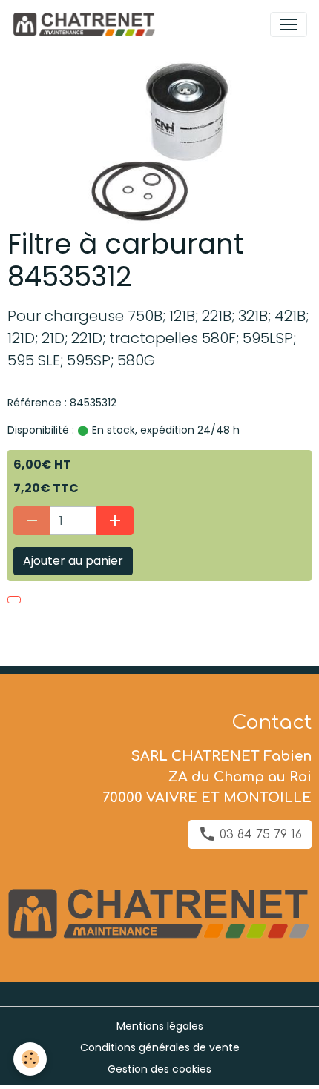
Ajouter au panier (73, 560)
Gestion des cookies (159, 1069)
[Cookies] (30, 1059)
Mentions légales (159, 1026)
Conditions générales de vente (160, 1047)
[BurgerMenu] (288, 24)
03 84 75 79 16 (259, 834)
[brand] (86, 24)
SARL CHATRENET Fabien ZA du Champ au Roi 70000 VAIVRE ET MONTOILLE (207, 777)
